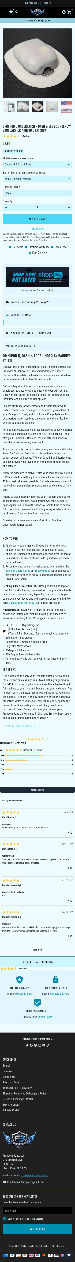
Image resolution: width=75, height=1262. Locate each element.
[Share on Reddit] (46, 20)
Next (69, 63)
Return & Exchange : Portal (18, 1099)
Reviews (7, 1071)
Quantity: (11, 187)
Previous (6, 63)
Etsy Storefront (11, 1104)
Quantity (7, 201)
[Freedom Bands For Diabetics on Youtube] (43, 1045)
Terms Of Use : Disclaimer (17, 1088)
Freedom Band (42, 570)
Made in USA (24, 993)
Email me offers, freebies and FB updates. (25, 1219)
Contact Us (9, 1076)
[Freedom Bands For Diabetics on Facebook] (31, 1045)
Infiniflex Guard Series (18, 570)
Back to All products (37, 962)
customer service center (34, 1175)
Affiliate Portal (11, 1110)
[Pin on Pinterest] (42, 20)
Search (6, 1065)
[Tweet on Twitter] (39, 20)
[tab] (37, 315)
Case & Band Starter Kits (23, 602)
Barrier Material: (24, 172)
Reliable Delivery (59, 993)
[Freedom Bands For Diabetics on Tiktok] (48, 1045)
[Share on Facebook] (35, 20)
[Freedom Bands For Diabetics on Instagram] (39, 1045)
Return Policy (45, 1017)
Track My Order (11, 1082)
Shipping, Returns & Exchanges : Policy (24, 1093)
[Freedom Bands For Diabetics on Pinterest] (35, 1045)
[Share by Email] (49, 20)
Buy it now (37, 228)
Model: (18, 158)
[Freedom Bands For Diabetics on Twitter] (27, 1045)
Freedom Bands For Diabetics (36, 1246)
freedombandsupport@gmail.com (23, 1182)
